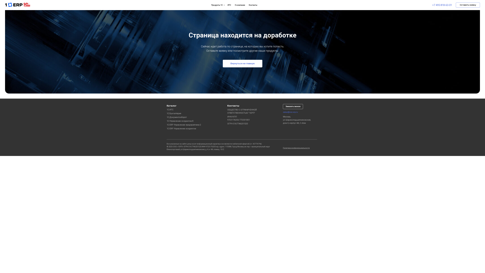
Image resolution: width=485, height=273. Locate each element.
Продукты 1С (217, 5)
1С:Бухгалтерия (174, 113)
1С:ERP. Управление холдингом (181, 128)
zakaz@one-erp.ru (290, 112)
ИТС (229, 5)
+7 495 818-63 (440, 5)
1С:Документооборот (177, 117)
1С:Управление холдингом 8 (180, 121)
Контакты (253, 5)
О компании (240, 5)
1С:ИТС (170, 109)
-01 (450, 5)
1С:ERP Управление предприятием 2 (184, 125)
